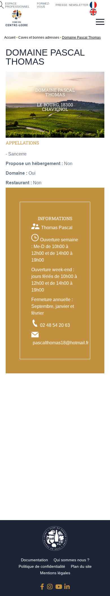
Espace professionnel (17, 5)
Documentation (34, 560)
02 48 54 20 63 (55, 325)
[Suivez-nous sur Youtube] (58, 585)
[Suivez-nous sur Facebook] (43, 585)
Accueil (10, 38)
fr (91, 3)
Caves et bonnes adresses (38, 38)
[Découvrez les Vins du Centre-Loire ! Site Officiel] (17, 18)
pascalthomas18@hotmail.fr (61, 342)
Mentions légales (55, 573)
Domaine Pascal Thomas (81, 38)
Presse (61, 4)
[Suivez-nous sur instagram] (50, 585)
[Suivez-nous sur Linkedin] (67, 585)
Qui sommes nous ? (71, 560)
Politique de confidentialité (42, 566)
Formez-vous (43, 5)
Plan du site (81, 566)
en (92, 10)
